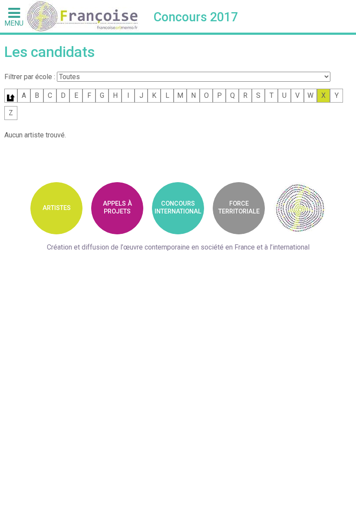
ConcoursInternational (178, 207)
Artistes (57, 208)
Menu (13, 23)
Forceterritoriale (239, 207)
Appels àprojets (117, 207)
